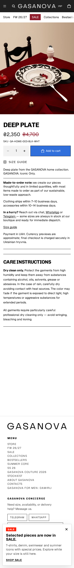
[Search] (13, 6)
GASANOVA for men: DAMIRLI (29, 488)
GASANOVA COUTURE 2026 (27, 472)
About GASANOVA (20, 480)
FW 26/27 (20, 17)
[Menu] (4, 6)
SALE (35, 17)
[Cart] (69, 6)
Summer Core (18, 464)
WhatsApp (52, 212)
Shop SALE (14, 560)
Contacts (14, 484)
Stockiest (14, 476)
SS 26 (11, 468)
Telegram (9, 216)
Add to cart (53, 151)
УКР (60, 6)
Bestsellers (17, 460)
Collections (51, 17)
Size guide (18, 162)
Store (6, 17)
